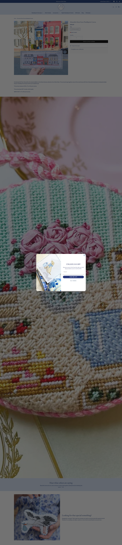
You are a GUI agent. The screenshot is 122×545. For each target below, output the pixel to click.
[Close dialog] (84, 255)
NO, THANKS (73, 280)
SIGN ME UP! (73, 276)
